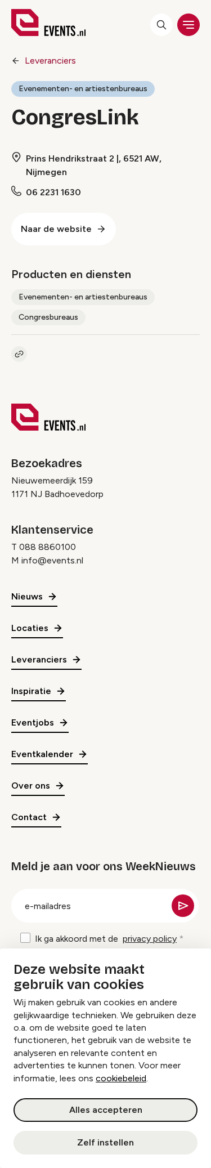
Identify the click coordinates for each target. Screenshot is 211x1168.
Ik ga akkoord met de (106, 938)
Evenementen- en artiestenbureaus (83, 88)
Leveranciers (50, 60)
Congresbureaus (48, 317)
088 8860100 (47, 547)
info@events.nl (52, 560)
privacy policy (150, 938)
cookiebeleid (121, 1078)
